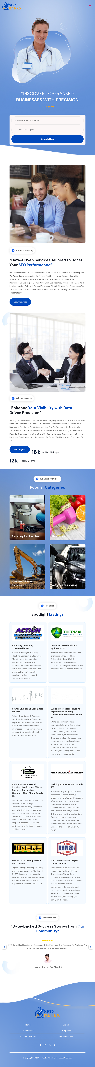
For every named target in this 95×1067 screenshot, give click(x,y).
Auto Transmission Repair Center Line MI (65, 862)
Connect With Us (28, 1036)
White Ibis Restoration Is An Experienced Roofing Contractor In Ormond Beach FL (67, 713)
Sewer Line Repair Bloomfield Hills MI (27, 710)
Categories (66, 1030)
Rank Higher (19, 449)
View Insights (20, 302)
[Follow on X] (50, 1045)
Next (90, 947)
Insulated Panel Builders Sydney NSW (64, 647)
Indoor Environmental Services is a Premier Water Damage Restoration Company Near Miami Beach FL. (27, 790)
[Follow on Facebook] (40, 1045)
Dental (66, 1025)
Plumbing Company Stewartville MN (22, 647)
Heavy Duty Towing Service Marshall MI (27, 862)
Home (28, 1025)
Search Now (47, 138)
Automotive (28, 1030)
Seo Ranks (42, 1058)
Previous (4, 947)
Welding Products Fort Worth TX (67, 786)
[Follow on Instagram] (45, 1045)
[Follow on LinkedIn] (54, 1045)
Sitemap (68, 1058)
